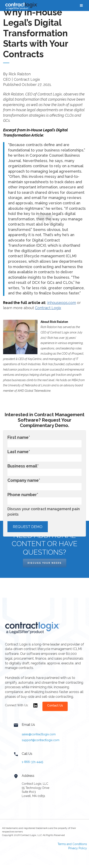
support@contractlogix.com (40, 740)
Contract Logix (48, 308)
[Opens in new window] (35, 708)
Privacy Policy (77, 848)
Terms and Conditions (72, 844)
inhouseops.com (61, 302)
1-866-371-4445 (32, 762)
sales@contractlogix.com (39, 734)
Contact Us (55, 705)
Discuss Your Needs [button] (45, 563)
